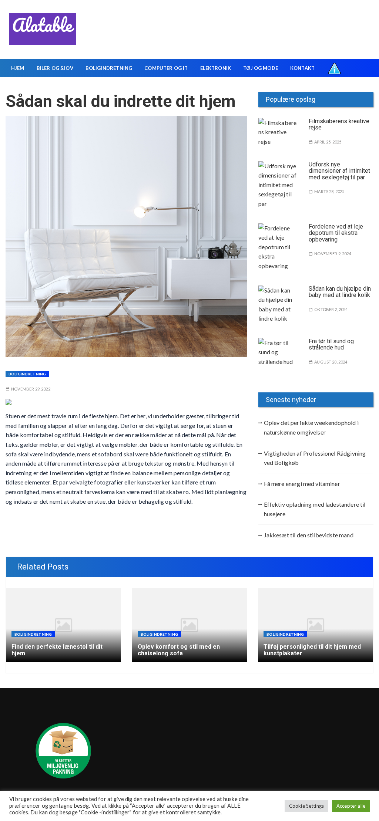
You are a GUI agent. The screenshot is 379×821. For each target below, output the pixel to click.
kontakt (302, 68)
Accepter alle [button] (350, 806)
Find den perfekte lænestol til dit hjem (57, 650)
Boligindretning (108, 68)
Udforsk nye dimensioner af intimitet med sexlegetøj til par (339, 171)
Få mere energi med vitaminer (302, 483)
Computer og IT (166, 68)
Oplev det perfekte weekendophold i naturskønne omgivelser (311, 427)
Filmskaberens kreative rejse (339, 124)
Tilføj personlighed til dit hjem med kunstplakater (312, 650)
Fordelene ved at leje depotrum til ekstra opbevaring (336, 233)
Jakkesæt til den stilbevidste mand (308, 534)
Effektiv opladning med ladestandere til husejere (315, 509)
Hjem (17, 68)
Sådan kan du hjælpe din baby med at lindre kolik (340, 292)
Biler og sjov (55, 68)
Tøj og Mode (260, 68)
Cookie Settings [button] (306, 806)
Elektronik (215, 68)
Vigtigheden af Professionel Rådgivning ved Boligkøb (315, 458)
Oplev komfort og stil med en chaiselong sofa (179, 650)
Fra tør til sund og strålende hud (331, 344)
